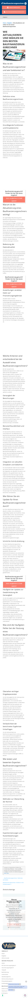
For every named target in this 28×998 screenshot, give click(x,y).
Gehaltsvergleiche (6, 976)
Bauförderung (5, 972)
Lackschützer (5, 974)
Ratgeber (9, 23)
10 (19, 927)
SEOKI (3, 963)
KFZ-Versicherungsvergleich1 (9, 965)
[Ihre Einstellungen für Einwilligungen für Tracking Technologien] (2, 995)
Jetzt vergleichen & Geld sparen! (14, 199)
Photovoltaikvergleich (7, 981)
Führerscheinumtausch (7, 979)
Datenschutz (5, 988)
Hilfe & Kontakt (5, 958)
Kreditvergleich (14, 7)
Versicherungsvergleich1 (8, 967)
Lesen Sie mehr (13, 924)
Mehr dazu (6, 873)
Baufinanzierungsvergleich (15, 11)
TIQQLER (4, 970)
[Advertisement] (14, 174)
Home (4, 23)
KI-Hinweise (5, 993)
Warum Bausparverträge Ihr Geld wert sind (14, 901)
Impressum (4, 991)
